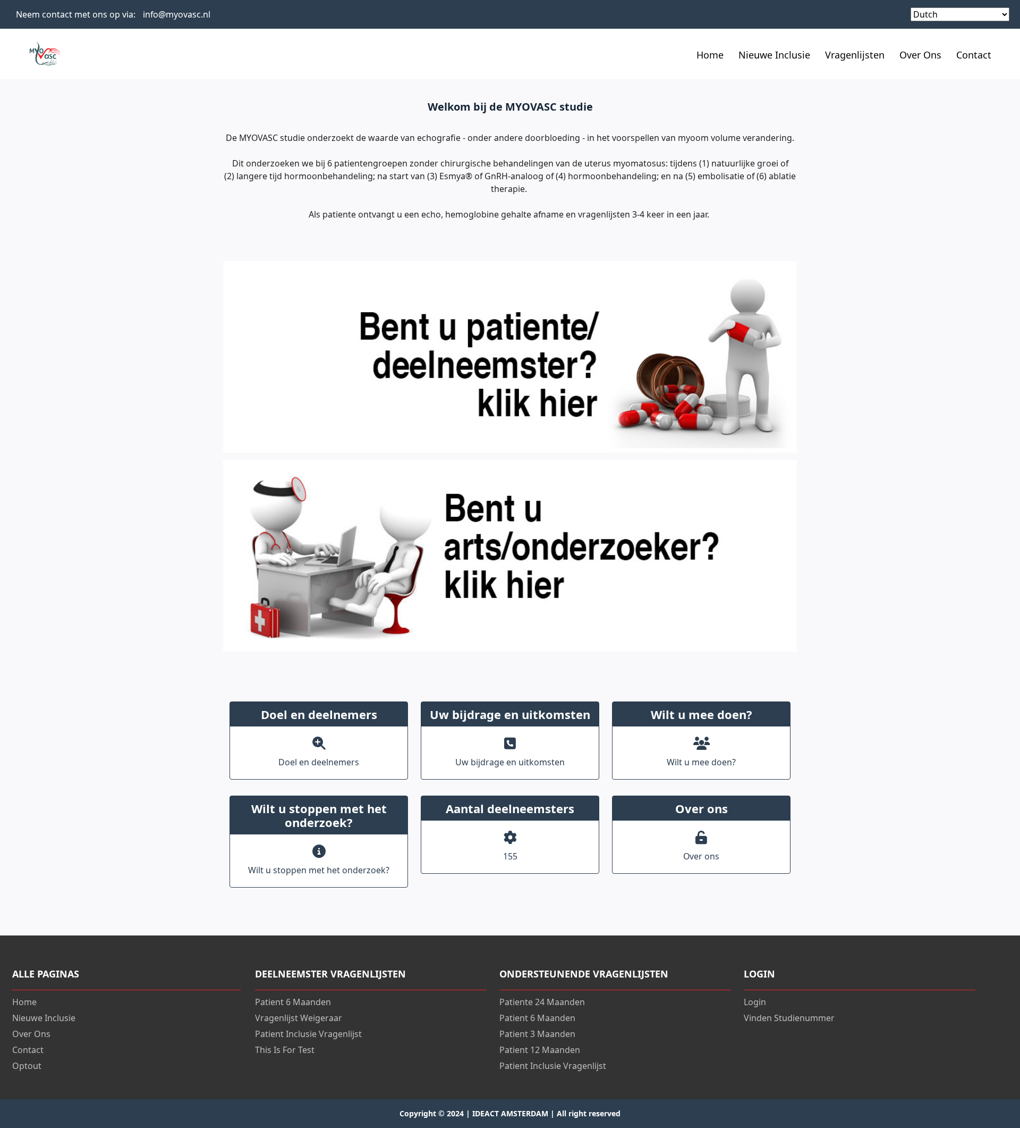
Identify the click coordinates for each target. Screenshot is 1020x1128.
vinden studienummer (789, 1018)
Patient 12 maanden (539, 1050)
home (24, 1002)
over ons (920, 54)
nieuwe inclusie (774, 54)
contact (973, 54)
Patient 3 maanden (537, 1034)
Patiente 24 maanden (542, 1002)
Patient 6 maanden (293, 1002)
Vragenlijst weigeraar (298, 1018)
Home (710, 54)
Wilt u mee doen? (701, 762)
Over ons (701, 856)
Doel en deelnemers (318, 762)
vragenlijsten (855, 54)
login (755, 1002)
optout (26, 1066)
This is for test (284, 1050)
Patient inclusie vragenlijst (308, 1034)
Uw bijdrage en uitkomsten (510, 762)
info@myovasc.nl (176, 14)
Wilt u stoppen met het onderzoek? (318, 870)
